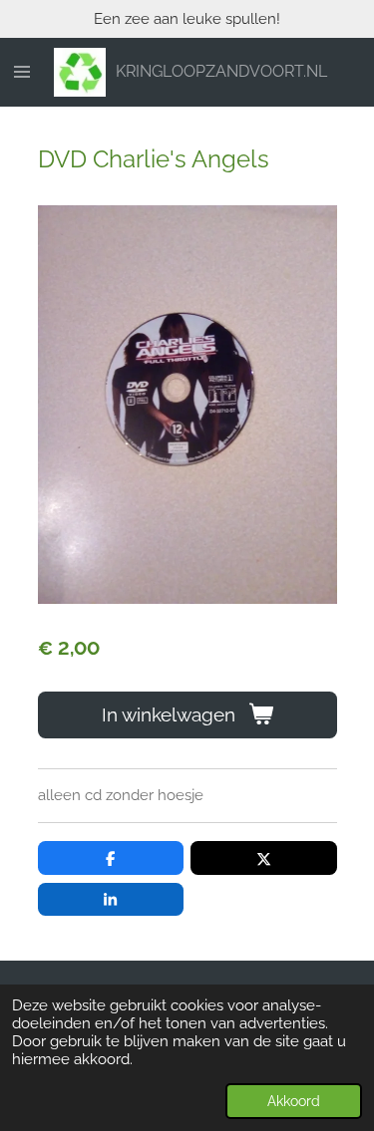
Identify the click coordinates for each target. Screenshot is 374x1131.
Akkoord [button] (293, 1101)
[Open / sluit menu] (22, 73)
